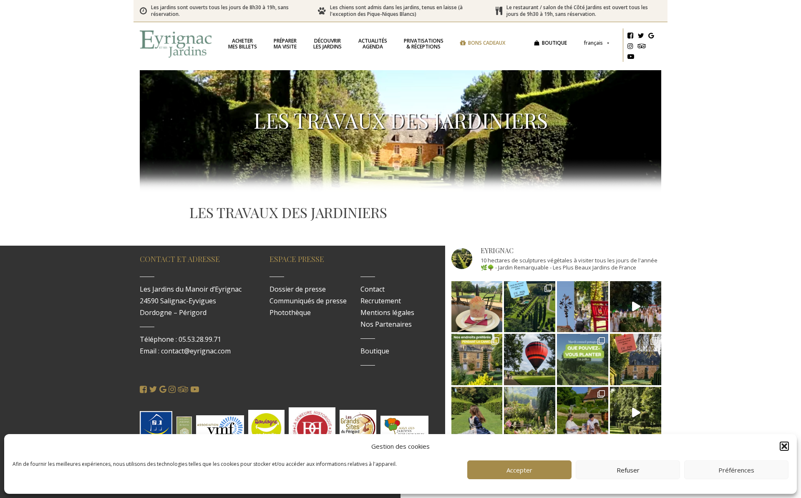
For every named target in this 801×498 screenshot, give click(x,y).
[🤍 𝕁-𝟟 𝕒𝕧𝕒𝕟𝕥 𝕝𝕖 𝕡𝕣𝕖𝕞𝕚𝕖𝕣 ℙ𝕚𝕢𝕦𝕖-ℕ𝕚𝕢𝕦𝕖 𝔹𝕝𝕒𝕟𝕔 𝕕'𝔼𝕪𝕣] (582, 412)
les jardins (327, 43)
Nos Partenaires (386, 324)
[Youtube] (630, 57)
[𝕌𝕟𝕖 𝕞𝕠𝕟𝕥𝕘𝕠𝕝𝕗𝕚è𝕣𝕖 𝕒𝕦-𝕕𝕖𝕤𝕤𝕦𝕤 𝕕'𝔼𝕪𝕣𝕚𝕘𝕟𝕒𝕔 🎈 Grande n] (529, 359)
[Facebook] (630, 37)
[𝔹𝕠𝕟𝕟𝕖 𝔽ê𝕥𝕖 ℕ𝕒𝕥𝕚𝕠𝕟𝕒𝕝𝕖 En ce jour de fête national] (582, 307)
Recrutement (380, 300)
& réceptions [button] (423, 43)
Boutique (554, 42)
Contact (372, 289)
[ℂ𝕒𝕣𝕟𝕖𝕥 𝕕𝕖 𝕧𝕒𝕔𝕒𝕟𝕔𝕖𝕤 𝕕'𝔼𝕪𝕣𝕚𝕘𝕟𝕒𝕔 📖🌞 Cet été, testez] (635, 359)
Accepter (519, 470)
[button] (784, 446)
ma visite (285, 43)
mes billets (242, 43)
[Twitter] (640, 37)
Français (593, 42)
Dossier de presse (298, 289)
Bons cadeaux (486, 42)
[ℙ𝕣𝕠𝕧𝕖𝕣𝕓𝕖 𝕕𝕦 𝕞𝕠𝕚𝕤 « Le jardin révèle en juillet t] (529, 412)
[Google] (651, 37)
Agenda (372, 43)
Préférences (736, 470)
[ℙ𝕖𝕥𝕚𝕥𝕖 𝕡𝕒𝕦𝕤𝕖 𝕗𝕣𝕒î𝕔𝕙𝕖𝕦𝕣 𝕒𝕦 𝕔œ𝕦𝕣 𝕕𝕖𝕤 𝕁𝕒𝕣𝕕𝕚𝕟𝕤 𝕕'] (477, 307)
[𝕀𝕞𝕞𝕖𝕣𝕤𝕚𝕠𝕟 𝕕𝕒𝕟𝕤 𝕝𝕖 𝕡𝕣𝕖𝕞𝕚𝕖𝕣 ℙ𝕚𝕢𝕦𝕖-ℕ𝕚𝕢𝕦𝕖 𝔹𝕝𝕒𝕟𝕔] (635, 307)
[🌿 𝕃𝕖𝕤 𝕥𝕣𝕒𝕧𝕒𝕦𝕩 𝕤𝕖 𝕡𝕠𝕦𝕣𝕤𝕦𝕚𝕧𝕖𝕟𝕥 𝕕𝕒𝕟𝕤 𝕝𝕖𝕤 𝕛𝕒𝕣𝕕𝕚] (635, 412)
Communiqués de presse (308, 300)
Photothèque (290, 312)
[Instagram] (630, 47)
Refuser (628, 470)
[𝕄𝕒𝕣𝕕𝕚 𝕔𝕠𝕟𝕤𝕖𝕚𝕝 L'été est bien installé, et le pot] (582, 359)
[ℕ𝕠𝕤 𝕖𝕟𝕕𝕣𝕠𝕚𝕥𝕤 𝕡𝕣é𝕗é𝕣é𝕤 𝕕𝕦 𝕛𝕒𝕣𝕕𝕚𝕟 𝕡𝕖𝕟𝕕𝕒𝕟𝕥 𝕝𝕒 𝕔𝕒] (477, 359)
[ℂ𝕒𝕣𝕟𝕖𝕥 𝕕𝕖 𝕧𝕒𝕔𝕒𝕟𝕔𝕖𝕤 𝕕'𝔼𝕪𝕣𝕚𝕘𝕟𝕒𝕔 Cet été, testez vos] (529, 307)
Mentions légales (387, 312)
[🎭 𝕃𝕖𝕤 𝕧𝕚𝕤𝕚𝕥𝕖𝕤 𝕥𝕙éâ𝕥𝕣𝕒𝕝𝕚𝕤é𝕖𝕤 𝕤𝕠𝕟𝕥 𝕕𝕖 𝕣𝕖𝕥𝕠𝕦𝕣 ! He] (477, 412)
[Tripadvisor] (641, 47)
